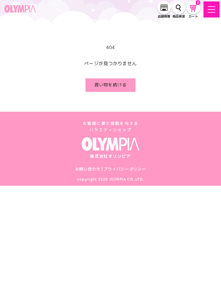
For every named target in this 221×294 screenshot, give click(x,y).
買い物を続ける (110, 85)
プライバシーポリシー (125, 169)
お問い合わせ (87, 169)
